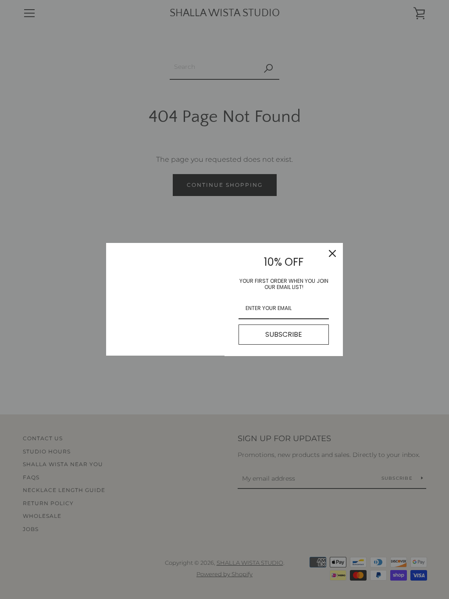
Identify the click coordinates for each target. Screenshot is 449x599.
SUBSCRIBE (283, 334)
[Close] (332, 253)
